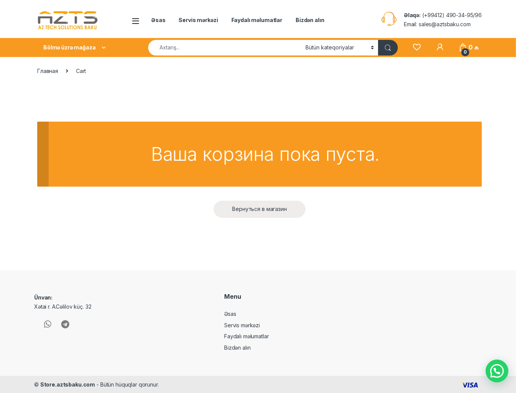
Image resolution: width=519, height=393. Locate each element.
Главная (47, 71)
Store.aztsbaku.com (67, 384)
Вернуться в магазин (259, 209)
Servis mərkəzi (198, 20)
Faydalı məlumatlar (256, 20)
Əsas (158, 20)
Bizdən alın (310, 20)
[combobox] (224, 47)
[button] (497, 371)
